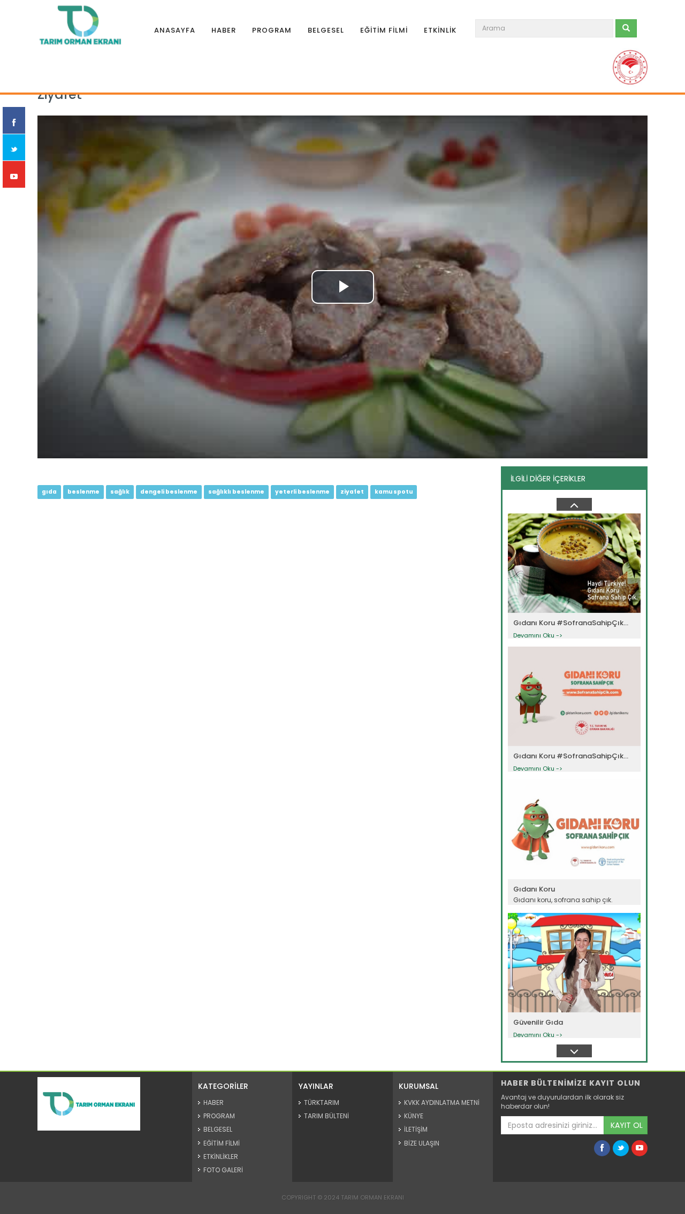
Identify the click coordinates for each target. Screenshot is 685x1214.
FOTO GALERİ (223, 1169)
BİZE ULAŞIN (421, 1143)
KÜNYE (413, 1115)
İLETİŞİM (416, 1129)
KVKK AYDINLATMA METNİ (442, 1102)
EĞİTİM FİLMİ (384, 30)
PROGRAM (272, 30)
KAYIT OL (627, 1125)
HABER (223, 30)
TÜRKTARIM (321, 1102)
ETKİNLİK (440, 30)
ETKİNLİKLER (220, 1156)
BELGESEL (326, 30)
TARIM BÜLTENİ (326, 1115)
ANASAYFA (174, 30)
